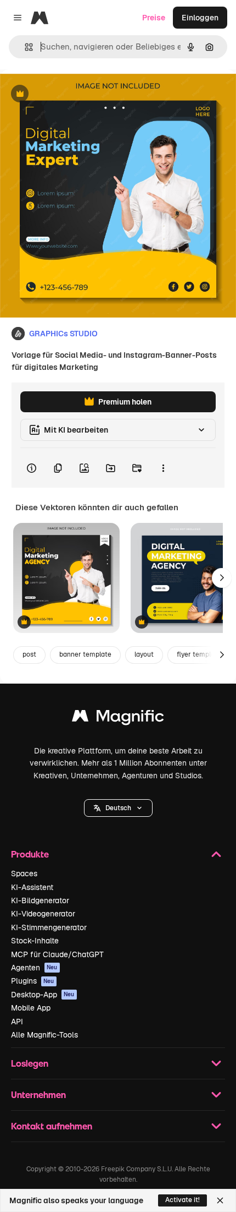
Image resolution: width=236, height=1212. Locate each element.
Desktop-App (43, 995)
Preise (153, 18)
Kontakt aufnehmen (51, 1126)
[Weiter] (222, 578)
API (17, 1022)
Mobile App (30, 1008)
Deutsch (118, 808)
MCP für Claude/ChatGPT (57, 954)
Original (70, 94)
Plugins (32, 981)
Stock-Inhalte (35, 941)
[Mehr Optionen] (163, 468)
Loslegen (29, 1063)
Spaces (24, 873)
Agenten (34, 968)
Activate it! (182, 1199)
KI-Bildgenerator (40, 900)
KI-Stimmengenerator (49, 927)
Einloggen (200, 18)
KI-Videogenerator (43, 914)
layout (144, 654)
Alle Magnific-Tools (44, 1035)
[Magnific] (118, 718)
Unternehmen (38, 1094)
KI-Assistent (32, 887)
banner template (85, 654)
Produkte (30, 854)
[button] (118, 808)
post (29, 654)
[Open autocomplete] (24, 47)
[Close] (220, 1200)
